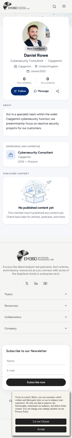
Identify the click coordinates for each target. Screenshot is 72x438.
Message (43, 91)
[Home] (17, 9)
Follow (22, 91)
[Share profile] (57, 91)
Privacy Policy (21, 411)
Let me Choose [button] (41, 421)
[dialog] (41, 413)
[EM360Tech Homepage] (36, 263)
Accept (41, 429)
